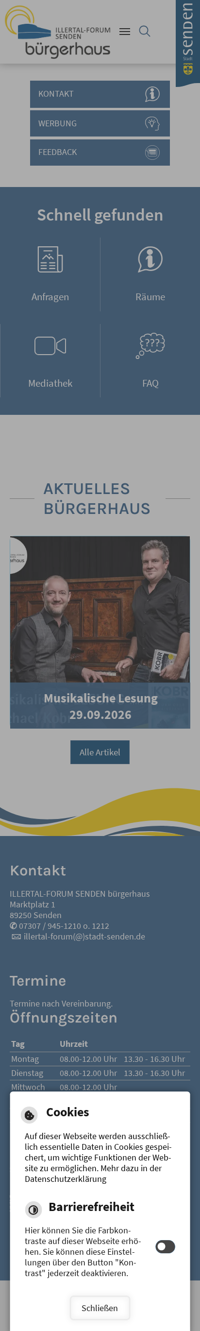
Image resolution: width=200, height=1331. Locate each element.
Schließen (100, 1308)
